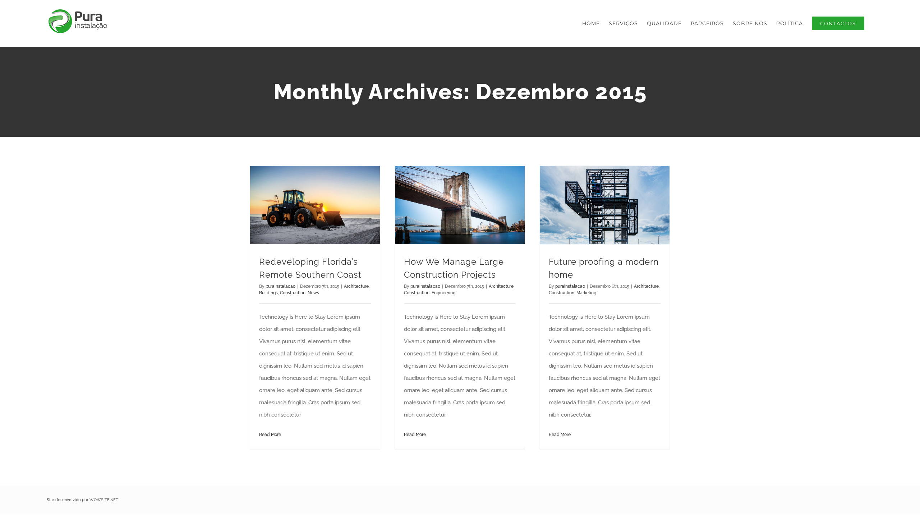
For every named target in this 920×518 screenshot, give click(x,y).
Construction (292, 292)
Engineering (443, 292)
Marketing (586, 292)
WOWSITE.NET (103, 499)
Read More (270, 434)
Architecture (356, 286)
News (313, 292)
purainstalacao (280, 286)
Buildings (268, 292)
